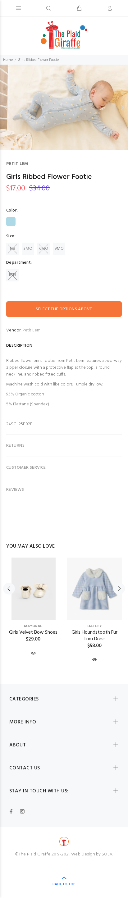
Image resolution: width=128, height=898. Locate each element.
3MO (28, 248)
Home (8, 60)
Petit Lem (17, 163)
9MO (59, 248)
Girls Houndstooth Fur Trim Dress (94, 635)
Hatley (94, 626)
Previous (6, 107)
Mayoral (33, 626)
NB (12, 248)
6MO (43, 248)
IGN (12, 275)
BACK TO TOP (64, 884)
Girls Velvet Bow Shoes (33, 632)
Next (122, 107)
